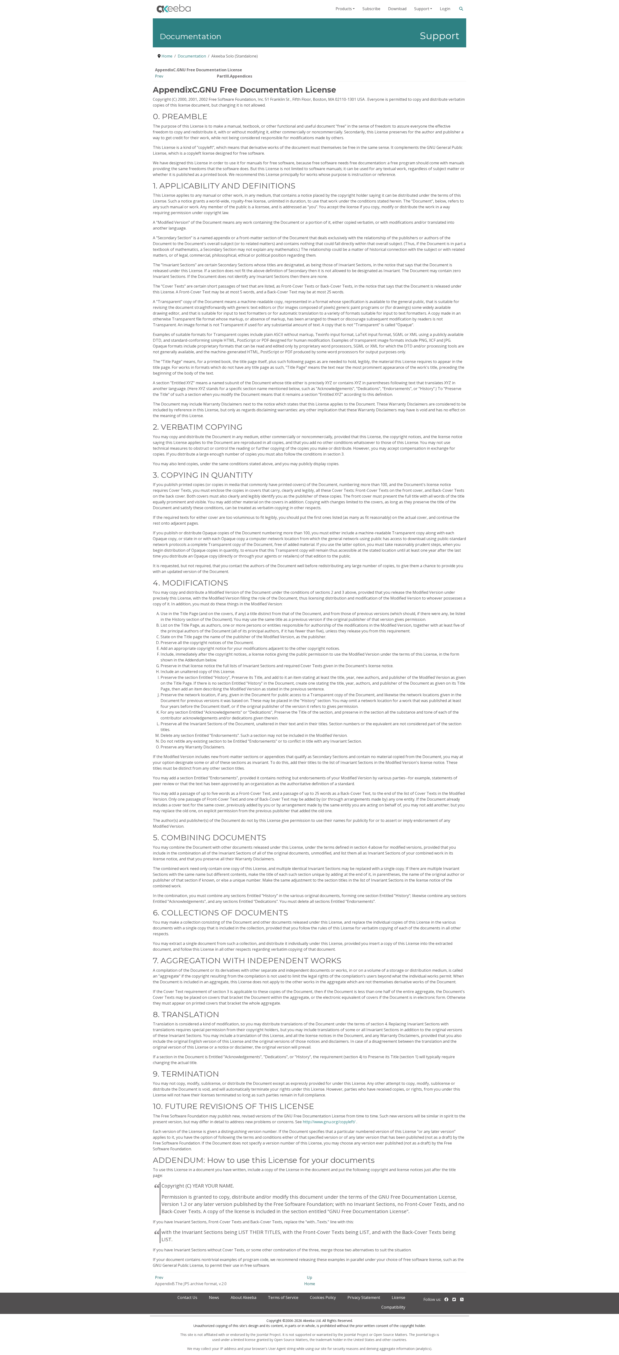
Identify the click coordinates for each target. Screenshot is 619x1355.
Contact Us (187, 1297)
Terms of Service (283, 1297)
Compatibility (393, 1307)
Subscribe (371, 8)
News (214, 1297)
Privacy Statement (363, 1297)
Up (309, 1277)
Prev (159, 76)
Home (309, 1283)
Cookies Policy (323, 1297)
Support (421, 8)
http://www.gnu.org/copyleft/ (329, 1121)
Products (344, 8)
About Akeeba (243, 1297)
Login (445, 8)
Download (397, 8)
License (398, 1297)
